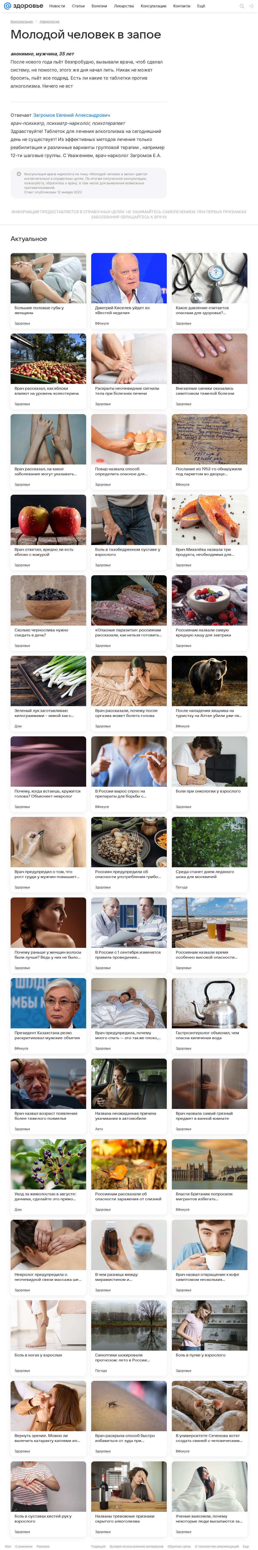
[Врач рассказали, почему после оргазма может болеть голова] (129, 693)
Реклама (43, 1546)
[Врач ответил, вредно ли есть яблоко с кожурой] (48, 532)
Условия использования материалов (137, 1546)
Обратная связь (179, 1546)
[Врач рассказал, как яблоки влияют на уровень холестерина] (48, 371)
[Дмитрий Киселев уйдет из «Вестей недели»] (129, 291)
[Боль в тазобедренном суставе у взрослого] (129, 532)
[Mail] (7, 6)
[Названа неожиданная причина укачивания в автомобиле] (129, 1096)
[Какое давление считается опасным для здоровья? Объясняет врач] (209, 291)
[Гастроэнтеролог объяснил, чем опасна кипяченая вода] (209, 1016)
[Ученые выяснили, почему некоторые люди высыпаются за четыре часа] (209, 1499)
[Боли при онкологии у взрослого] (209, 774)
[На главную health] (27, 6)
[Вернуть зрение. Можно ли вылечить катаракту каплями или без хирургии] (48, 1418)
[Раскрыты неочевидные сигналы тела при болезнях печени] (129, 371)
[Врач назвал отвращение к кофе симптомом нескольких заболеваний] (209, 1257)
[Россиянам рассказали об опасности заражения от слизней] (129, 1177)
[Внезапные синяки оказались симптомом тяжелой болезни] (209, 371)
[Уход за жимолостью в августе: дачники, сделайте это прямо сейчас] (48, 1177)
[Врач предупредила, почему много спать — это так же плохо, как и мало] (129, 1016)
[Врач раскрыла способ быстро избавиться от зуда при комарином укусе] (129, 1418)
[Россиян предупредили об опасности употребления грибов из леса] (129, 854)
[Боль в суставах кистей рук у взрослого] (48, 1499)
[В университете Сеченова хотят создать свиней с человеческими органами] (209, 1418)
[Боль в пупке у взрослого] (209, 1338)
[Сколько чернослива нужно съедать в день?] (48, 613)
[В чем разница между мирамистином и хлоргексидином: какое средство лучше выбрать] (129, 1257)
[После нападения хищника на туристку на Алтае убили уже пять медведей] (209, 693)
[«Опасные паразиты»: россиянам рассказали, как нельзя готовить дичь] (129, 613)
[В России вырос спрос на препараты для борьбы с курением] (129, 774)
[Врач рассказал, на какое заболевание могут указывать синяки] (48, 452)
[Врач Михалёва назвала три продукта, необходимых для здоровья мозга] (209, 532)
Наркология (49, 21)
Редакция (98, 1546)
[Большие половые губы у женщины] (48, 291)
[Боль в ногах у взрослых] (48, 1338)
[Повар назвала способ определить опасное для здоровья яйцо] (129, 452)
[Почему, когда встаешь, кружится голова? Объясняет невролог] (48, 774)
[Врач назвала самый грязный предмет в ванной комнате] (209, 1096)
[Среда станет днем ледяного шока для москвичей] (209, 854)
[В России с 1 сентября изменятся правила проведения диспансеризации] (129, 935)
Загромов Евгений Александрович (71, 115)
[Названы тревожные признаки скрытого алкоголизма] (129, 1499)
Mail (8, 1546)
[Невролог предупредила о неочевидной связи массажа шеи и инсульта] (48, 1257)
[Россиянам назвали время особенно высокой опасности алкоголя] (209, 935)
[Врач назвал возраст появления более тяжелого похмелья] (48, 1096)
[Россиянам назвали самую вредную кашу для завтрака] (209, 613)
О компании (24, 1546)
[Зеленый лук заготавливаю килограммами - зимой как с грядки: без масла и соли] (48, 693)
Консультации (22, 21)
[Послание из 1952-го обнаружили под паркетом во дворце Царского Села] (209, 452)
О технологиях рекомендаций (217, 1546)
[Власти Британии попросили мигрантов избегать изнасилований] (209, 1177)
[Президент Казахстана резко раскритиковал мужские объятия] (48, 1016)
